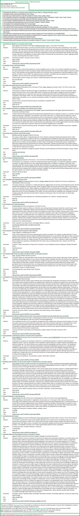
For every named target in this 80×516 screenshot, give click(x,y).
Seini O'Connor (71, 28)
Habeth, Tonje (59, 17)
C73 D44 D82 (16, 428)
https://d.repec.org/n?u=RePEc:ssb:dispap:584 (25, 156)
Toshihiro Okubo (45, 22)
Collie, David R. (44, 25)
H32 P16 (14, 198)
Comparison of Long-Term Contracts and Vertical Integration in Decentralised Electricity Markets (29, 28)
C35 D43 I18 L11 (17, 102)
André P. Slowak (55, 40)
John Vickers (30, 14)
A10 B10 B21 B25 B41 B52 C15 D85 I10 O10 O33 (26, 225)
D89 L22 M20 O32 (17, 497)
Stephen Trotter (50, 20)
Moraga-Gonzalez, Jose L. (50, 12)
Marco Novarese (5, 510)
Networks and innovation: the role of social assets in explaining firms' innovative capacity (27, 35)
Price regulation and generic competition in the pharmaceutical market (22, 17)
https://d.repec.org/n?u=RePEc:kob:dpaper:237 (25, 202)
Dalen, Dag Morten (49, 17)
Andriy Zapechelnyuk (36, 38)
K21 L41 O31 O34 (17, 79)
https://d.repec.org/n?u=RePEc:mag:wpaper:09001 (26, 414)
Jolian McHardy (30, 20)
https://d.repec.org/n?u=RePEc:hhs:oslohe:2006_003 (27, 106)
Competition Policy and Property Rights (14, 14)
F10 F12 (14, 271)
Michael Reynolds (40, 20)
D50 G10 (14, 357)
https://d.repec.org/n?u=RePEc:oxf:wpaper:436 (25, 83)
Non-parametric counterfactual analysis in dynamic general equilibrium (22, 33)
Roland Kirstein (31, 36)
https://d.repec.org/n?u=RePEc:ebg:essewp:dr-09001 (27, 275)
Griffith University (43, 511)
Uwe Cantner (57, 35)
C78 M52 (14, 410)
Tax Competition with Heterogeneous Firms (15, 22)
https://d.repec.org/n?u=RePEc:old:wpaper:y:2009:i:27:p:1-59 (29, 501)
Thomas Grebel (31, 24)
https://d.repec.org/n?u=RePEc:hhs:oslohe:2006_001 (27, 131)
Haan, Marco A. (38, 12)
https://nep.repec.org (37, 508)
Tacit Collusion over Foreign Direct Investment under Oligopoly (20, 25)
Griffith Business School (29, 511)
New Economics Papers (22, 1)
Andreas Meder (73, 35)
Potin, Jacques (54, 27)
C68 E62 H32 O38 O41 (18, 152)
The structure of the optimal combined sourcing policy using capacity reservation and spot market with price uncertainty (36, 30)
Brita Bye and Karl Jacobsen (40, 19)
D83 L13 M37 (16, 59)
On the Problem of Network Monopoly (13, 20)
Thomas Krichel (19, 514)
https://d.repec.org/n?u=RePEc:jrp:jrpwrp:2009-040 (26, 394)
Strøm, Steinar (46, 15)
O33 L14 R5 (15, 390)
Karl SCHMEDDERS (59, 33)
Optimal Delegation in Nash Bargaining (14, 36)
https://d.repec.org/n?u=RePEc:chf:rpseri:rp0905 (25, 359)
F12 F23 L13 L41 (17, 248)
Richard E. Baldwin (34, 22)
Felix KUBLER (48, 33)
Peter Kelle (6, 32)
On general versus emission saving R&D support (16, 19)
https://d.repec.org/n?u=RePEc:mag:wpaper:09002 (26, 333)
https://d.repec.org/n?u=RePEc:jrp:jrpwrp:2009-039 (26, 228)
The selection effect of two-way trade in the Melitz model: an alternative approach (25, 27)
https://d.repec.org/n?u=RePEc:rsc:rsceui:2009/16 (26, 314)
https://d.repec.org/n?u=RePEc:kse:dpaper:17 (24, 432)
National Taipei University (18, 7)
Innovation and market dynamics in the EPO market (17, 15)
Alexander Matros (25, 38)
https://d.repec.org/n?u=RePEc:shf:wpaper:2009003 (26, 177)
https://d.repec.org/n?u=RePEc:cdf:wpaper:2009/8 (26, 252)
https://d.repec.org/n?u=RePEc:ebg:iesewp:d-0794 (26, 63)
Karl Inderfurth (74, 30)
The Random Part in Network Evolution (14, 24)
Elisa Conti (65, 35)
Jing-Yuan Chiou (5, 7)
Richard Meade (62, 28)
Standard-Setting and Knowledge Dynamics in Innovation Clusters (21, 40)
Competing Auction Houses (10, 38)
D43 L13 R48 (16, 173)
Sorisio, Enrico (38, 15)
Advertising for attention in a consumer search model (17, 12)
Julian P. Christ (46, 40)
